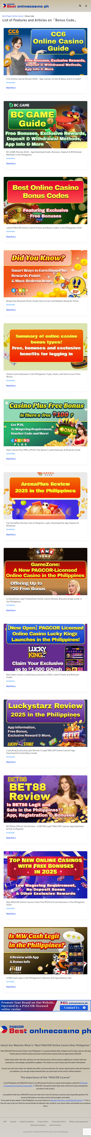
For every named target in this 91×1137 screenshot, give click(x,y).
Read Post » (11, 88)
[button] (80, 6)
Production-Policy (59, 1122)
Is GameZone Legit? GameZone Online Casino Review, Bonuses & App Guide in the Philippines (44, 600)
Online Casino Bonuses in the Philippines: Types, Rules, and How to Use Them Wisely (43, 375)
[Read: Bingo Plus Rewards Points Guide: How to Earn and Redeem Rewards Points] (45, 273)
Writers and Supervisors (78, 1122)
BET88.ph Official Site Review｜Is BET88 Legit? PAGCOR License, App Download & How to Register (45, 827)
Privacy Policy (42, 1122)
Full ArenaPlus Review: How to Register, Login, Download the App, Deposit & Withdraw (42, 524)
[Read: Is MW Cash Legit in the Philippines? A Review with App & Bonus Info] (45, 950)
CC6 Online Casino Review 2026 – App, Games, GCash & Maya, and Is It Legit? (43, 79)
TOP (5, 1122)
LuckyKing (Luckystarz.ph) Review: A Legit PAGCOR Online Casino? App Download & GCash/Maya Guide (40, 752)
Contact (13, 1122)
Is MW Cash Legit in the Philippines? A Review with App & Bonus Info (38, 978)
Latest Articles (55, 1125)
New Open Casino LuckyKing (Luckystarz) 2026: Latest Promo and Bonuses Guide (42, 676)
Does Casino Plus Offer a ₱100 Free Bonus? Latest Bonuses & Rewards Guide (43, 450)
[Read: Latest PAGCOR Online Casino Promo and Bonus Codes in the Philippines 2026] (45, 200)
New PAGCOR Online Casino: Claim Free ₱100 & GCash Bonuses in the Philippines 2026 (45, 903)
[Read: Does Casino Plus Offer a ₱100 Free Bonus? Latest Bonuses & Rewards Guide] (45, 422)
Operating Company (38, 1125)
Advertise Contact (27, 1122)
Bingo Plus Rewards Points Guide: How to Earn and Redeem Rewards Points (42, 301)
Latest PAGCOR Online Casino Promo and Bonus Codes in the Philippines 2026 (44, 228)
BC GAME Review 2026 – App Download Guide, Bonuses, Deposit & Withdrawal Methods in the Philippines (44, 153)
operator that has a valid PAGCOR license (66, 1100)
